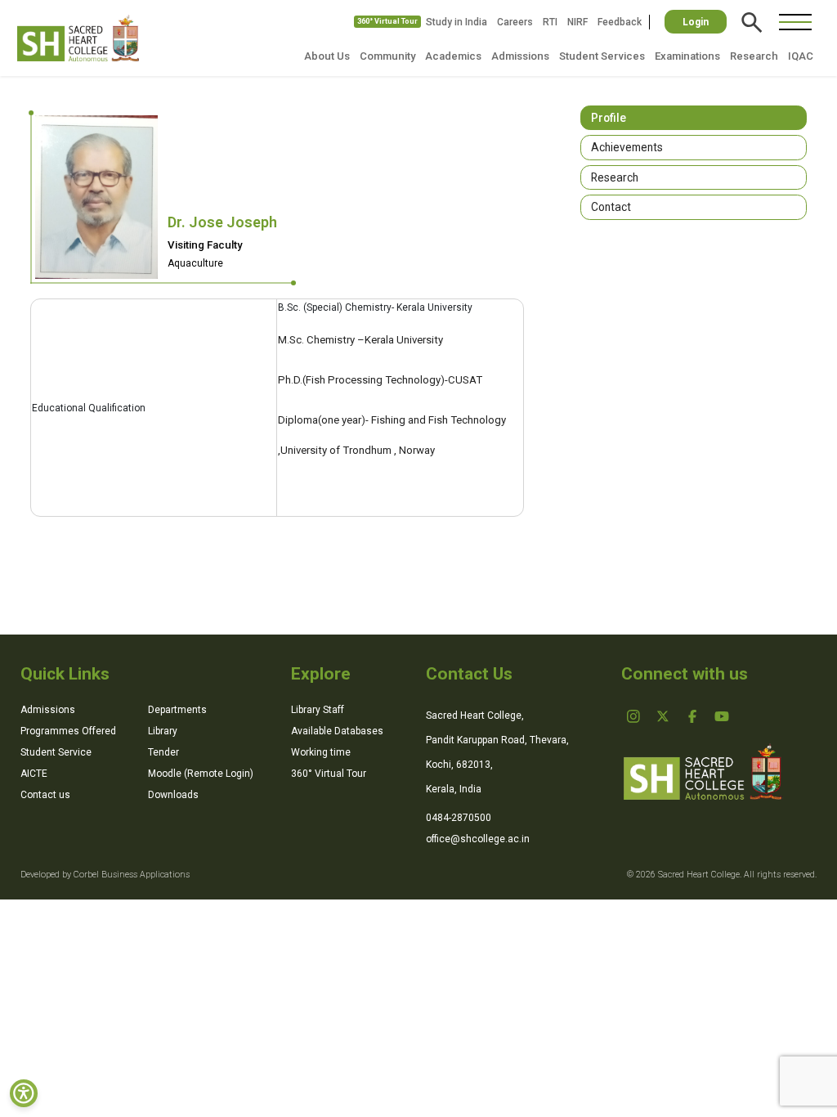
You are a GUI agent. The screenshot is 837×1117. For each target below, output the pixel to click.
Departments (177, 710)
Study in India (456, 22)
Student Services (602, 56)
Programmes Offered (68, 731)
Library (162, 731)
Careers (515, 22)
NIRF (577, 22)
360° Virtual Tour (387, 21)
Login (696, 22)
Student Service (56, 752)
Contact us (45, 795)
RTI (550, 22)
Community (387, 56)
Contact (611, 206)
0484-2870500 (458, 817)
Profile (608, 117)
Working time (321, 752)
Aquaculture (195, 263)
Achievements (627, 147)
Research (754, 56)
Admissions (520, 56)
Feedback (620, 22)
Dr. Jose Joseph (222, 222)
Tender (163, 752)
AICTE (33, 773)
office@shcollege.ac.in (478, 839)
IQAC (800, 56)
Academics (453, 56)
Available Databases (337, 731)
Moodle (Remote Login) (200, 773)
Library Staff (317, 710)
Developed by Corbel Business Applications (105, 874)
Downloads (173, 795)
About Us (327, 56)
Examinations (687, 56)
